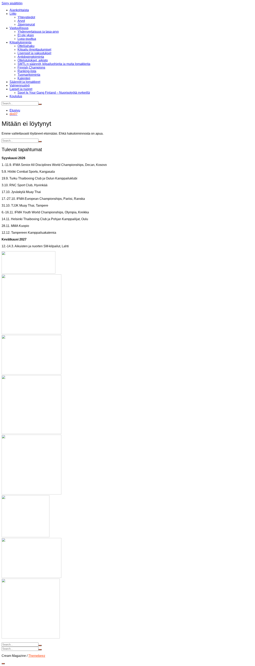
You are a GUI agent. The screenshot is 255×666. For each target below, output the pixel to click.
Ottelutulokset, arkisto (33, 60)
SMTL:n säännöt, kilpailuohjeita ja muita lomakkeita (54, 64)
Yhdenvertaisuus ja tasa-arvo (38, 31)
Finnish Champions (31, 67)
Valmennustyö (20, 85)
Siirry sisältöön (12, 3)
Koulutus (16, 96)
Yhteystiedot (26, 17)
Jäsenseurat (26, 24)
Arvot (21, 21)
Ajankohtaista (19, 10)
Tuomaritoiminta (29, 74)
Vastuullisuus (19, 28)
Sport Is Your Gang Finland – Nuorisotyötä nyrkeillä (54, 92)
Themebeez (36, 655)
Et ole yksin (26, 35)
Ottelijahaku (26, 46)
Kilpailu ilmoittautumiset (34, 49)
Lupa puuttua (27, 38)
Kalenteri (24, 78)
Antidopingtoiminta (31, 56)
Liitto (13, 13)
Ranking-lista (27, 71)
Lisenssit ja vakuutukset (34, 53)
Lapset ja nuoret (21, 89)
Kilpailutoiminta (20, 42)
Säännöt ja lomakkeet (25, 82)
